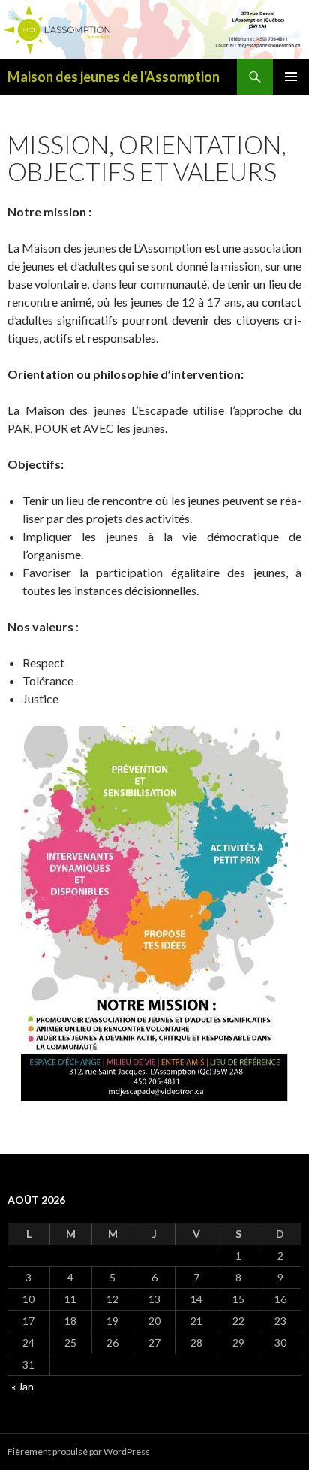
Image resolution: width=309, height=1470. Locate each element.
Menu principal (291, 77)
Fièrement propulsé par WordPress (79, 1451)
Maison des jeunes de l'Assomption (114, 76)
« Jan (22, 1386)
